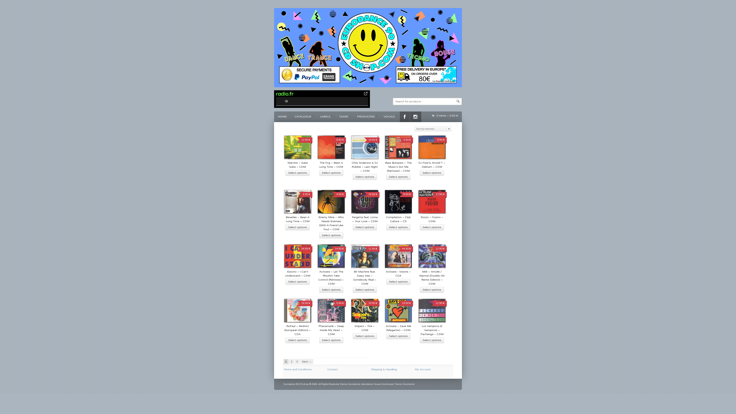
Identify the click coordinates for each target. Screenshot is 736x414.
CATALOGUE (301, 117)
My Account (423, 369)
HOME (282, 116)
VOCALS (387, 117)
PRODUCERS (364, 117)
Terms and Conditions (298, 369)
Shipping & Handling (384, 369)
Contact (332, 369)
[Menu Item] (404, 117)
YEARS (341, 117)
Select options (297, 172)
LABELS (323, 117)
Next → (307, 361)
